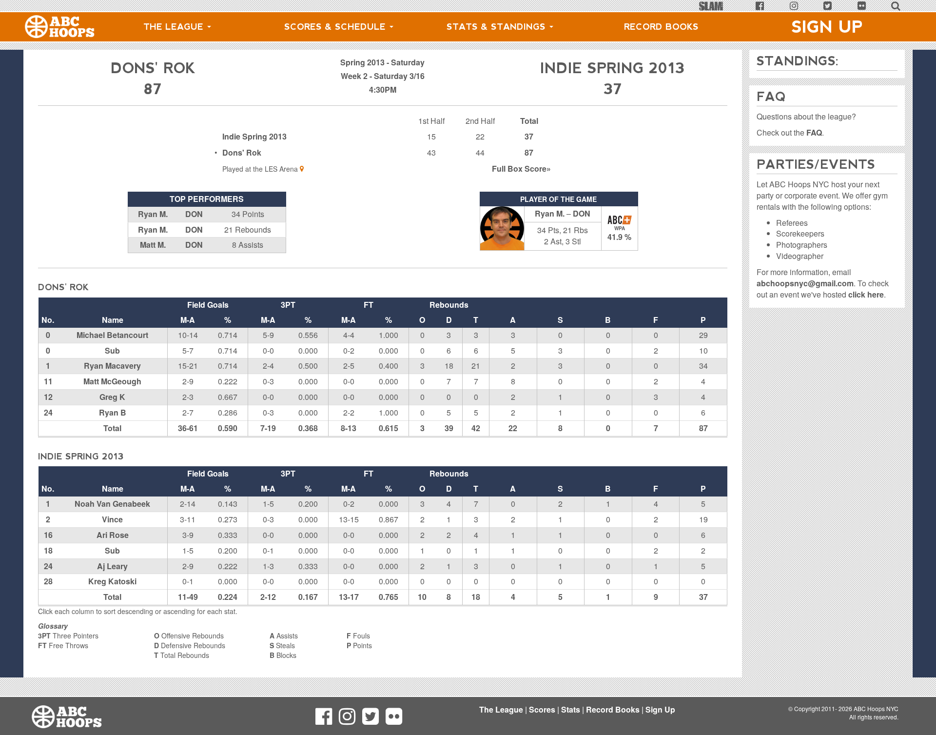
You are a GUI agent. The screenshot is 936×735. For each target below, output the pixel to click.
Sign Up (827, 27)
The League (174, 27)
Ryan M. (153, 213)
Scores (542, 709)
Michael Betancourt (112, 334)
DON (194, 213)
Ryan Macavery (112, 365)
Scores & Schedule (336, 27)
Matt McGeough (112, 381)
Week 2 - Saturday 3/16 (383, 75)
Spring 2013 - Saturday (382, 62)
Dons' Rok (241, 152)
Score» (521, 168)
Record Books (661, 27)
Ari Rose (113, 534)
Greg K (112, 396)
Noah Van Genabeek (112, 503)
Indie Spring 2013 (254, 136)
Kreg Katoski (112, 581)
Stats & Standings (497, 27)
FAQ (814, 132)
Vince (112, 519)
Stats (570, 709)
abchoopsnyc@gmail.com (805, 283)
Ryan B (112, 412)
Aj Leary (112, 566)
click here (866, 294)
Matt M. (153, 244)
